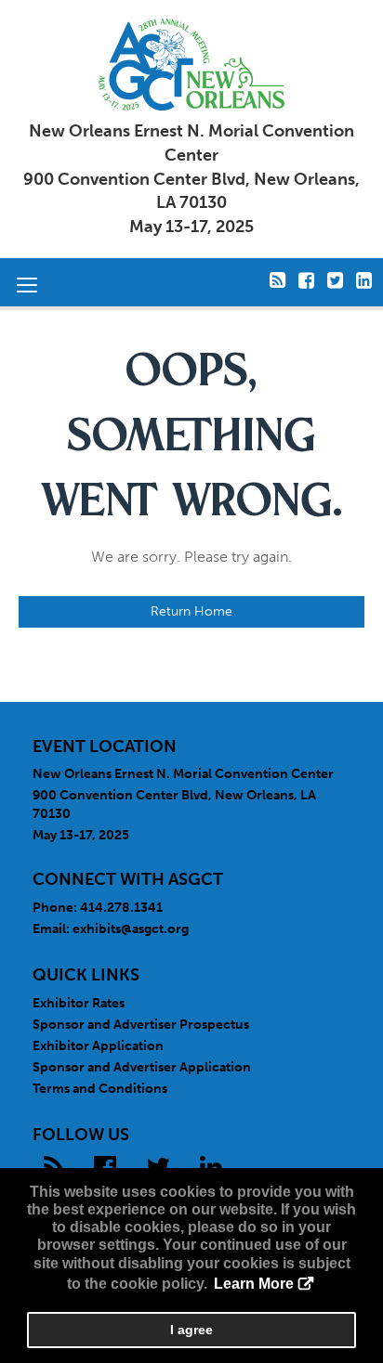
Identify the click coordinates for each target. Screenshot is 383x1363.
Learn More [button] (254, 1284)
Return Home (191, 611)
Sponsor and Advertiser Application (142, 1067)
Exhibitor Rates (79, 1003)
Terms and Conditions (100, 1089)
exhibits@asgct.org (131, 929)
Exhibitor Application (98, 1046)
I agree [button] (191, 1329)
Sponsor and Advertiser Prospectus (141, 1024)
